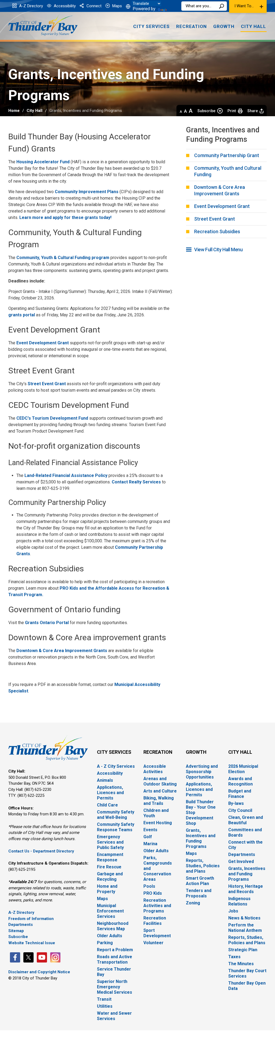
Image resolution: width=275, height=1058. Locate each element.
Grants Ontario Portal (47, 622)
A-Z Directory (30, 5)
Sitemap (16, 930)
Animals (105, 780)
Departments (20, 924)
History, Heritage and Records (245, 889)
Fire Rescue (109, 866)
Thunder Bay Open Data (247, 986)
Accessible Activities (154, 769)
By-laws (236, 803)
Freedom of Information (31, 918)
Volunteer (153, 942)
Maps (116, 5)
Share (252, 111)
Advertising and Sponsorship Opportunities (202, 772)
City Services (114, 752)
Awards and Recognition (240, 781)
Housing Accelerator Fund (43, 161)
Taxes (234, 956)
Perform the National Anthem (245, 927)
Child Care (107, 805)
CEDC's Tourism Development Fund (52, 418)
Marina (150, 843)
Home (14, 110)
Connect (93, 5)
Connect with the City (245, 845)
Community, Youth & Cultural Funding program (62, 257)
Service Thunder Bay (114, 972)
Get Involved (241, 861)
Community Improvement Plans (86, 191)
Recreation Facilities (154, 920)
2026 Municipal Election (243, 769)
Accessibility (64, 5)
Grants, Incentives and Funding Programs (200, 838)
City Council (240, 810)
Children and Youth (156, 813)
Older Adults (109, 935)
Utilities (105, 1006)
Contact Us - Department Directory (41, 851)
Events (150, 829)
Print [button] (231, 111)
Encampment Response (110, 857)
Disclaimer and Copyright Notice (39, 971)
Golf (147, 836)
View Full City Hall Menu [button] (218, 249)
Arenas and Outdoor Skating (160, 781)
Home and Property (107, 889)
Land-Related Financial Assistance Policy (65, 475)
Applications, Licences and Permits (110, 793)
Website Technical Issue (31, 942)
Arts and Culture (160, 791)
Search (221, 6)
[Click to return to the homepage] (43, 25)
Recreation (157, 752)
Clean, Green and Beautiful (245, 820)
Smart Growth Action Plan (200, 881)
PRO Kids (152, 893)
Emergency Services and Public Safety (110, 842)
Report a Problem (115, 949)
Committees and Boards (245, 832)
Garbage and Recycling (110, 876)
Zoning (193, 902)
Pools (149, 886)
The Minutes (241, 963)
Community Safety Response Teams (115, 827)
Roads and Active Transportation (114, 959)
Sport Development (157, 933)
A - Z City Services (116, 766)
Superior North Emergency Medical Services (114, 987)
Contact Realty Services (136, 481)
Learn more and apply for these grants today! (65, 217)
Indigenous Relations (239, 901)
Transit (104, 999)
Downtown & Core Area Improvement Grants (61, 650)
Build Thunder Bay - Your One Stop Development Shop (201, 812)
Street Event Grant (47, 383)
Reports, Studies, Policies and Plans (203, 866)
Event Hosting (157, 822)
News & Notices (244, 918)
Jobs (233, 911)
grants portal (21, 314)
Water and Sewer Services (114, 1016)
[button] (248, 6)
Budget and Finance (239, 793)
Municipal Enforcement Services (110, 911)
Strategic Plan (242, 949)
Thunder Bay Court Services (247, 973)
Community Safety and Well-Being (115, 814)
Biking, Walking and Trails (158, 800)
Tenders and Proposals (198, 893)
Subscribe (206, 111)
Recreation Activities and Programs (157, 906)
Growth (196, 752)
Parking (105, 942)
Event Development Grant (42, 342)
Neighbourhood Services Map (112, 926)
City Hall (34, 110)
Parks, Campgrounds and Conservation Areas (157, 868)
